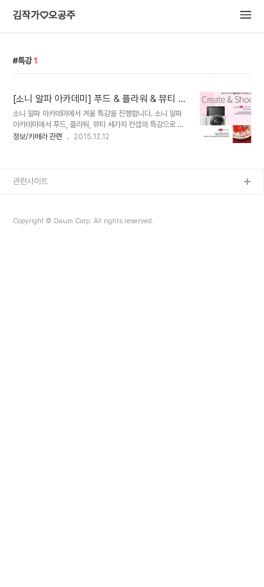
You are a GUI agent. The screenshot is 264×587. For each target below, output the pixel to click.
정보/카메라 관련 (37, 136)
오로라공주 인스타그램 (49, 203)
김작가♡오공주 (44, 15)
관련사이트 (30, 181)
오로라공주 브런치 (42, 244)
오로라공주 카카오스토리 (53, 223)
